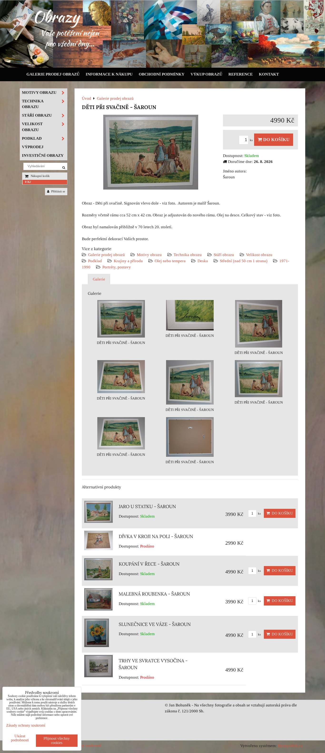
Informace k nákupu (109, 74)
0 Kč (28, 182)
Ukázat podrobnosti (20, 738)
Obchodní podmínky (161, 74)
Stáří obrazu (224, 255)
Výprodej (33, 147)
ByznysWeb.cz (290, 745)
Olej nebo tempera (170, 261)
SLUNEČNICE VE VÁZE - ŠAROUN (155, 624)
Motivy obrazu (149, 255)
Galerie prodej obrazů (52, 74)
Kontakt (269, 74)
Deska (202, 261)
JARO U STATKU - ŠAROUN (147, 506)
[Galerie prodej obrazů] (162, 66)
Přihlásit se (57, 191)
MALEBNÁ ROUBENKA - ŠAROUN (154, 594)
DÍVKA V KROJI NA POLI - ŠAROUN (156, 536)
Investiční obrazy (43, 155)
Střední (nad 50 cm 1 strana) (243, 261)
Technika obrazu (188, 255)
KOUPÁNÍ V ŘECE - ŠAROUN (149, 564)
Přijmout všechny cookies (57, 740)
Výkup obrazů (206, 74)
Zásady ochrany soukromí (25, 725)
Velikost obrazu (259, 255)
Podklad (95, 261)
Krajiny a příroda (128, 261)
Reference (240, 74)
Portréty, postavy (116, 267)
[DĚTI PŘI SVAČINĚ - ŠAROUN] (150, 153)
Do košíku (276, 139)
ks (251, 140)
